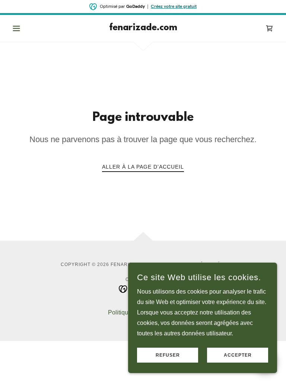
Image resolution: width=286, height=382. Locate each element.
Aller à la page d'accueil (143, 167)
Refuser (168, 355)
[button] (29, 28)
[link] (143, 28)
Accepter (238, 355)
